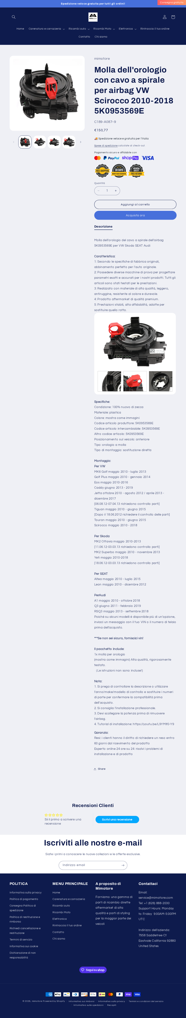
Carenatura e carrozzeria (68, 899)
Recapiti (111, 1005)
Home (56, 892)
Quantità (99, 183)
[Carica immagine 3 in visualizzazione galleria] (54, 142)
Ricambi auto (61, 905)
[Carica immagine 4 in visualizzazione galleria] (68, 142)
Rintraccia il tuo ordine (67, 925)
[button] (14, 17)
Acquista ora (135, 215)
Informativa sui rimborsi (81, 1001)
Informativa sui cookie (24, 946)
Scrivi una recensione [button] (117, 819)
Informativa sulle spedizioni (89, 1005)
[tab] (103, 227)
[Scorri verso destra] (81, 142)
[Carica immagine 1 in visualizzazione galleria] (25, 142)
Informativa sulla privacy (26, 892)
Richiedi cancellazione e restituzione (25, 930)
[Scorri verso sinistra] (14, 142)
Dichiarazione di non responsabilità (23, 955)
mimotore (37, 1001)
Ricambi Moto (61, 912)
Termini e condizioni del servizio (146, 1001)
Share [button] (102, 769)
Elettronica (59, 919)
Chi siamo (58, 938)
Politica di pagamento (24, 899)
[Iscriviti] (123, 865)
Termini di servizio (21, 939)
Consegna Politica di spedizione (23, 908)
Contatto (58, 932)
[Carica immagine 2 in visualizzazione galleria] (39, 142)
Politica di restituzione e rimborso (25, 919)
